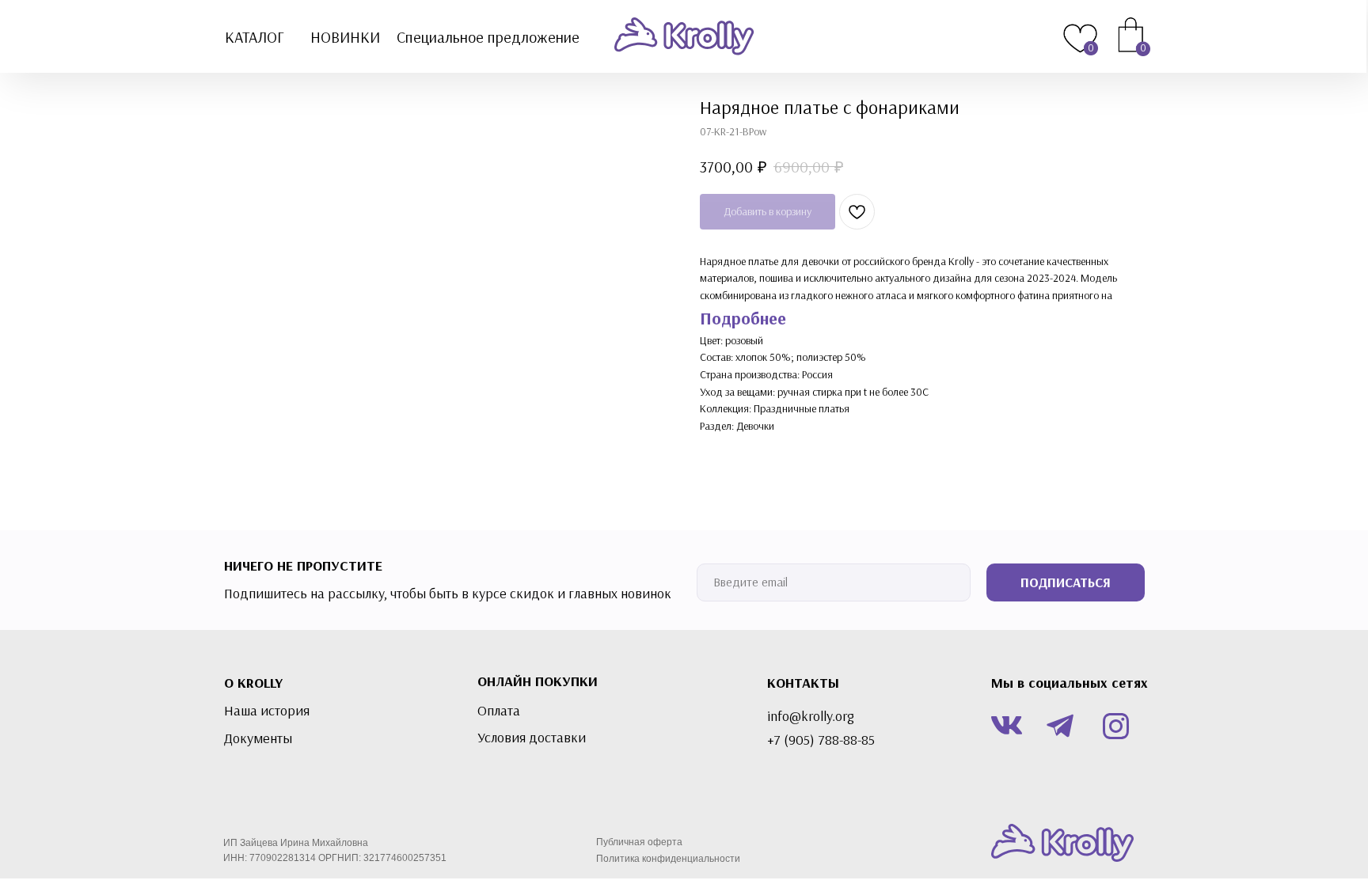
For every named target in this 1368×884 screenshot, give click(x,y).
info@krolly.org (810, 716)
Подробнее (743, 318)
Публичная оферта (639, 842)
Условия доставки (531, 737)
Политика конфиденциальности (668, 858)
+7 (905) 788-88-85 (821, 740)
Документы (258, 738)
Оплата (498, 710)
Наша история (267, 710)
